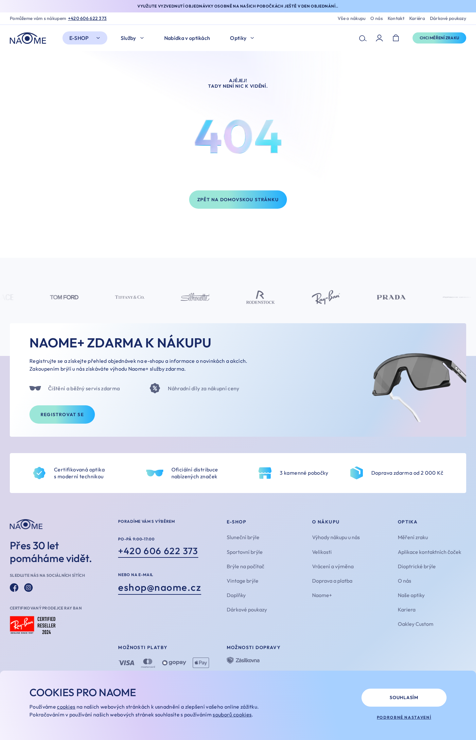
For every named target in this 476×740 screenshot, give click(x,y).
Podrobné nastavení (404, 717)
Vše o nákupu (351, 18)
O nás (376, 18)
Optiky (238, 38)
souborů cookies (232, 714)
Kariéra (417, 18)
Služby (128, 38)
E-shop (79, 38)
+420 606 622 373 (87, 18)
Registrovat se (62, 414)
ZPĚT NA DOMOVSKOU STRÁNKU (238, 200)
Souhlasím (404, 697)
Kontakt (396, 18)
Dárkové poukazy (448, 18)
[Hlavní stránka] (29, 38)
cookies (66, 706)
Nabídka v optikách (187, 38)
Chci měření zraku (439, 37)
